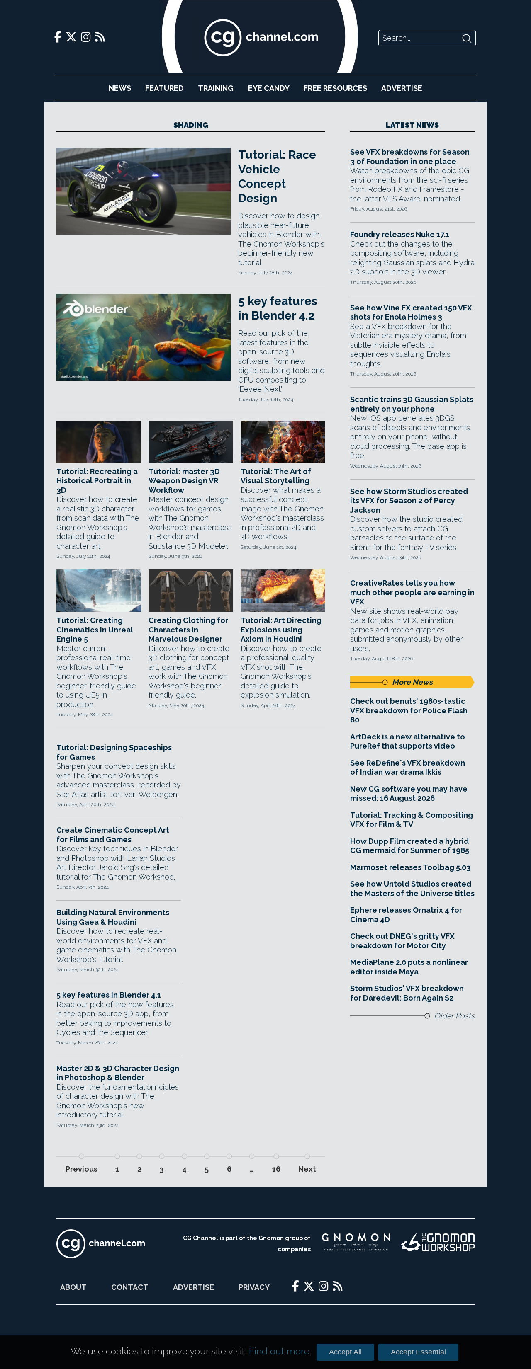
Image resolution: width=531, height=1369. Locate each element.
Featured (164, 88)
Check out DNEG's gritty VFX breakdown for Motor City (402, 941)
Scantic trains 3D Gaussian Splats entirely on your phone (411, 404)
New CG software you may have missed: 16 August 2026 (409, 794)
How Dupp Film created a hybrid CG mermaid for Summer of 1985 (409, 846)
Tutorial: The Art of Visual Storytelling (276, 476)
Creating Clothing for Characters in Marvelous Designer (188, 629)
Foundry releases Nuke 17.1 (399, 234)
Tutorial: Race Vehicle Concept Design (277, 176)
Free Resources (335, 88)
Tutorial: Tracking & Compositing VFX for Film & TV (411, 820)
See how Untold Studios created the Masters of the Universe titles (412, 889)
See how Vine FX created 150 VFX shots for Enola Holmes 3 (411, 312)
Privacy (254, 1287)
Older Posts (454, 1015)
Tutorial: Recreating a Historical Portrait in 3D (97, 480)
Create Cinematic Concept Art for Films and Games (112, 835)
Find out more (279, 1351)
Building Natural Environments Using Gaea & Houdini (112, 917)
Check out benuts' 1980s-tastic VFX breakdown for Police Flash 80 (409, 710)
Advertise (401, 88)
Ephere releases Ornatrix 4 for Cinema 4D (406, 915)
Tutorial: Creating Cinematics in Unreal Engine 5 (94, 629)
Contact (130, 1287)
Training (216, 88)
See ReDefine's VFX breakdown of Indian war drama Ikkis (407, 767)
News (120, 88)
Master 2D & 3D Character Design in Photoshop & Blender (117, 1073)
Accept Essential (418, 1352)
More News (412, 682)
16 (276, 1169)
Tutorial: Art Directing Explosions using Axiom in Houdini (281, 629)
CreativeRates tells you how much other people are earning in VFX (412, 592)
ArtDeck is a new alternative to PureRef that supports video (407, 741)
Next (307, 1169)
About (73, 1287)
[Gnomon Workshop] (438, 1243)
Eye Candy (269, 88)
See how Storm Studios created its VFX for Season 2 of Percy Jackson (409, 500)
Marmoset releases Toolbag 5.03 (410, 867)
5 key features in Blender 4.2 (277, 308)
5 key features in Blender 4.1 (108, 995)
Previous (81, 1169)
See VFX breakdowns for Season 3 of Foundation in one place (410, 157)
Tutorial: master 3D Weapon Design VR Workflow (184, 480)
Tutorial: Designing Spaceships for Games (114, 752)
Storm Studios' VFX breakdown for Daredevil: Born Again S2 (407, 993)
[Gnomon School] (356, 1243)
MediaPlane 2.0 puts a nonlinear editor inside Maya (409, 967)
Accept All (345, 1352)
